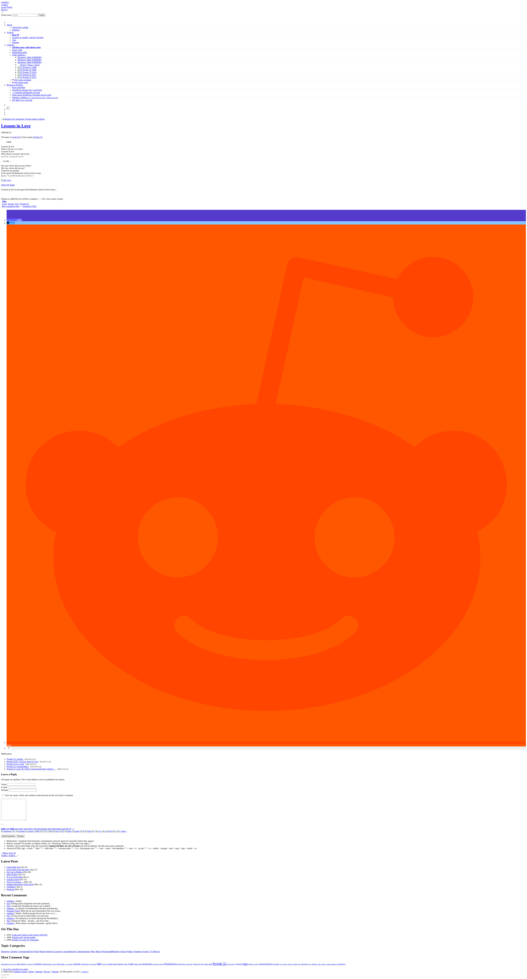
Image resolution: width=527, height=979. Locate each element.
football (109, 964)
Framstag (11, 889)
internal (120, 964)
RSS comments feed (10, 206)
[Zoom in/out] (8, 974)
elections (93, 964)
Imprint (55, 971)
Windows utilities (35, 97)
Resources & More (15, 85)
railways (251, 964)
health (115, 964)
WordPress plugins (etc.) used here (27, 90)
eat (90, 964)
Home (31, 971)
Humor (42, 951)
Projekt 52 (37, 137)
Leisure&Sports (69, 951)
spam (295, 964)
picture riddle (208, 964)
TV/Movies (155, 951)
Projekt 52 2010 (29, 72)
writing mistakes (331, 964)
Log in (85, 971)
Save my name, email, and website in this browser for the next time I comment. (39, 795)
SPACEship (12, 874)
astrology (30, 964)
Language (57, 951)
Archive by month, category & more (28, 37)
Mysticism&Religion (111, 951)
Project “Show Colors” (30, 65)
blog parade (60, 964)
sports (299, 964)
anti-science (21, 964)
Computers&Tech (25, 951)
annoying (13, 964)
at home (37, 964)
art (27, 964)
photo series (181, 964)
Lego (4, 204)
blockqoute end (58, 829)
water (319, 964)
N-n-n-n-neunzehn (15, 877)
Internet (49, 951)
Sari (8, 903)
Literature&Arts (83, 951)
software (290, 964)
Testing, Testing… (9, 855)
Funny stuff (17, 50)
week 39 (16, 137)
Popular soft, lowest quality (24, 937)
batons (54, 964)
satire (256, 964)
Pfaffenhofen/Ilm (19, 52)
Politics (130, 951)
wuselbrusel (341, 964)
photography (189, 964)
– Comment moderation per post (26, 92)
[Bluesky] (9, 109)
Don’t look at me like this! (18, 869)
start (5, 829)
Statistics (16, 30)
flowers (104, 964)
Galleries (10, 45)
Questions (137, 951)
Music (98, 951)
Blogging (5, 951)
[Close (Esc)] (2, 974)
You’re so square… (15, 882)
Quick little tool (13, 867)
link (67, 829)
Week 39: (8, 185)
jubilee (126, 964)
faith (99, 963)
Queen (239, 964)
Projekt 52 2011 (29, 75)
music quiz (137, 964)
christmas (70, 964)
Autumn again (13, 879)
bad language (47, 964)
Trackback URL (30, 206)
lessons (11, 204)
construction (85, 964)
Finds (36, 951)
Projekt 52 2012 (29, 77)
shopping (276, 964)
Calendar (14, 951)
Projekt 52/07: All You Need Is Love (22, 761)
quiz (245, 963)
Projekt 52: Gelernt (15, 759)
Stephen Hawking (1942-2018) (20, 884)
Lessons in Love (16, 125)
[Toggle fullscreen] (5, 974)
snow (285, 964)
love (17, 204)
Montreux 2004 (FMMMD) (30, 57)
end (14, 829)
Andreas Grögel (20, 971)
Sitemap (15, 42)
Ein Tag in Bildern (15, 872)
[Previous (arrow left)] (2, 977)
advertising (5, 964)
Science (146, 951)
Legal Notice (6, 7)
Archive (10, 32)
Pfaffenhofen (170, 964)
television (305, 964)
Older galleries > (19, 55)
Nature (123, 951)
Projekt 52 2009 (29, 70)
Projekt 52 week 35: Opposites (25, 940)
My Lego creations (22, 80)
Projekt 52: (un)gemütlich (18, 766)
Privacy (4, 10)
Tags (14, 40)
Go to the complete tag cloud (15, 969)
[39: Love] (6, 180)
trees (309, 964)
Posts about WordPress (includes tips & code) (31, 95)
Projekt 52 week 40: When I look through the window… (31, 769)
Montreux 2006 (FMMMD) (30, 60)
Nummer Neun (13, 911)
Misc (4, 201)
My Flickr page (21, 82)
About (9, 25)
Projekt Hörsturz (231, 964)
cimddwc (5, 2)
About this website (20, 27)
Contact (4, 5)
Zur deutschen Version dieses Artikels (28, 119)
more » (124, 831)
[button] (14, 220)
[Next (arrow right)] (5, 977)
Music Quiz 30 (9, 853)
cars (66, 964)
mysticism (147, 964)
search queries (266, 964)
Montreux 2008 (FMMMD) (30, 62)
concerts (76, 964)
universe (314, 964)
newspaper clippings (158, 964)
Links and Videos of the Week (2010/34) (29, 935)
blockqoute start (44, 829)
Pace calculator (18, 87)
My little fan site (22, 100)
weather (323, 964)
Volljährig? (11, 887)
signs (281, 964)
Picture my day (198, 964)
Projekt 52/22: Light (15, 764)
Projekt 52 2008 (29, 67)
